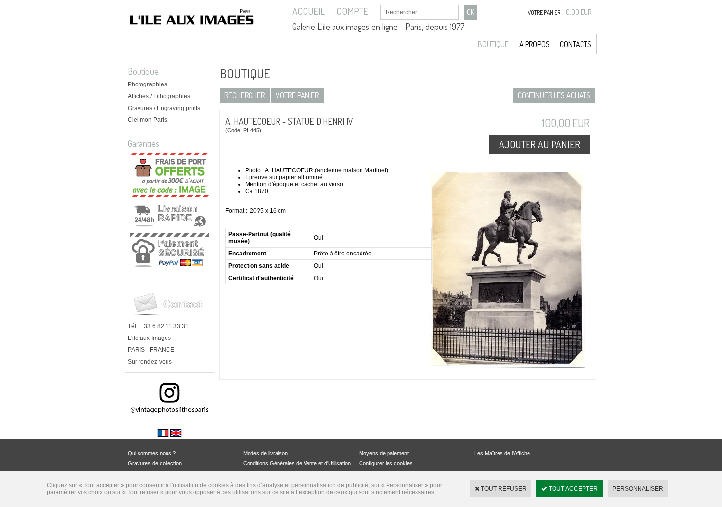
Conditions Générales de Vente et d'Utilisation (297, 463)
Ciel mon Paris (147, 119)
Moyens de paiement (384, 453)
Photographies (147, 84)
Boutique (493, 44)
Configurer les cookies (386, 463)
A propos (534, 44)
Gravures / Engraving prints (164, 108)
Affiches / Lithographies (159, 96)
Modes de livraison (265, 453)
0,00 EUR (579, 12)
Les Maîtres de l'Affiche (502, 453)
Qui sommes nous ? (152, 453)
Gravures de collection (155, 463)
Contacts (575, 44)
